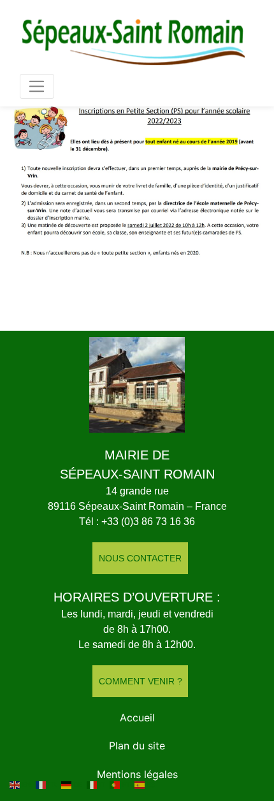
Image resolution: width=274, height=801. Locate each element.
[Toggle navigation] (37, 86)
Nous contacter (140, 558)
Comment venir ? (140, 681)
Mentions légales (137, 774)
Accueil (137, 717)
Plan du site (137, 745)
